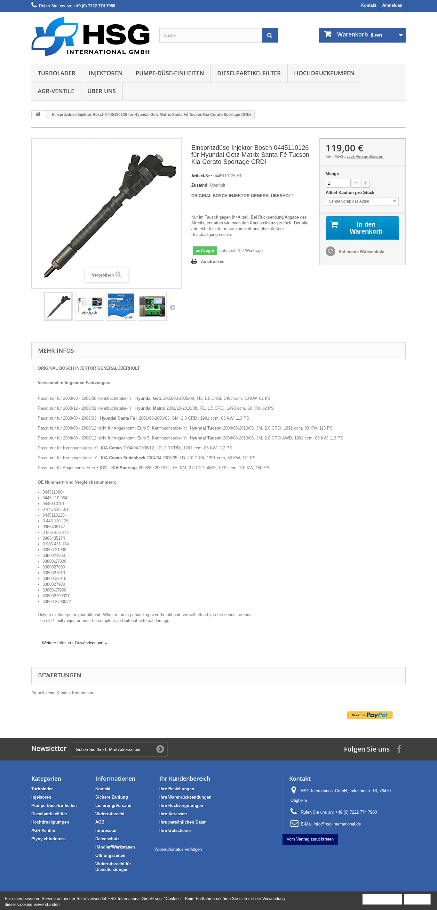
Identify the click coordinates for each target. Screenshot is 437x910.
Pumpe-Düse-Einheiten (170, 73)
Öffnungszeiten (110, 855)
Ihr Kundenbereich (184, 778)
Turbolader (56, 73)
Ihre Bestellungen (176, 788)
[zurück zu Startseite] (38, 115)
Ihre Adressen (173, 813)
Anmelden (392, 5)
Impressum (106, 830)
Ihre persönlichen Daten (183, 822)
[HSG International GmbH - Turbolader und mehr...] (90, 36)
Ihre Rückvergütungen (181, 805)
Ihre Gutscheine (175, 830)
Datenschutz (107, 838)
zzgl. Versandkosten (365, 156)
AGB (99, 822)
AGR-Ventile (56, 91)
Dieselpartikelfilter (249, 73)
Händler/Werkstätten (115, 847)
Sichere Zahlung (111, 797)
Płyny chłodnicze (48, 838)
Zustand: (200, 185)
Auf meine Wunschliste (360, 251)
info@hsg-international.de (337, 824)
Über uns (101, 91)
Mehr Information (382, 899)
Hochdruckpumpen (324, 73)
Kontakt (368, 5)
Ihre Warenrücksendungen (185, 797)
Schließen (417, 899)
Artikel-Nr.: (201, 175)
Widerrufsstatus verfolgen (178, 849)
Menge (332, 173)
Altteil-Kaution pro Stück (351, 192)
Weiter (172, 307)
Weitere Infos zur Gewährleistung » (74, 642)
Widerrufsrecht (109, 813)
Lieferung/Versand (113, 805)
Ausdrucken (213, 261)
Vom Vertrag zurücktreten (310, 839)
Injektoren (106, 73)
